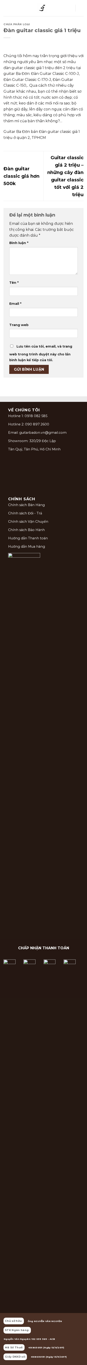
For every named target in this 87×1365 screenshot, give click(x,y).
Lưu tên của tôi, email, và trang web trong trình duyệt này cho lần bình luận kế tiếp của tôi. (40, 353)
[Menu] (6, 8)
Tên (14, 283)
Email (15, 304)
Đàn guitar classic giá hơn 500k (21, 176)
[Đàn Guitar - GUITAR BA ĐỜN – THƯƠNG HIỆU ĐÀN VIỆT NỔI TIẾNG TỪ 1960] (42, 8)
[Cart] (81, 8)
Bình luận (18, 243)
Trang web (19, 325)
